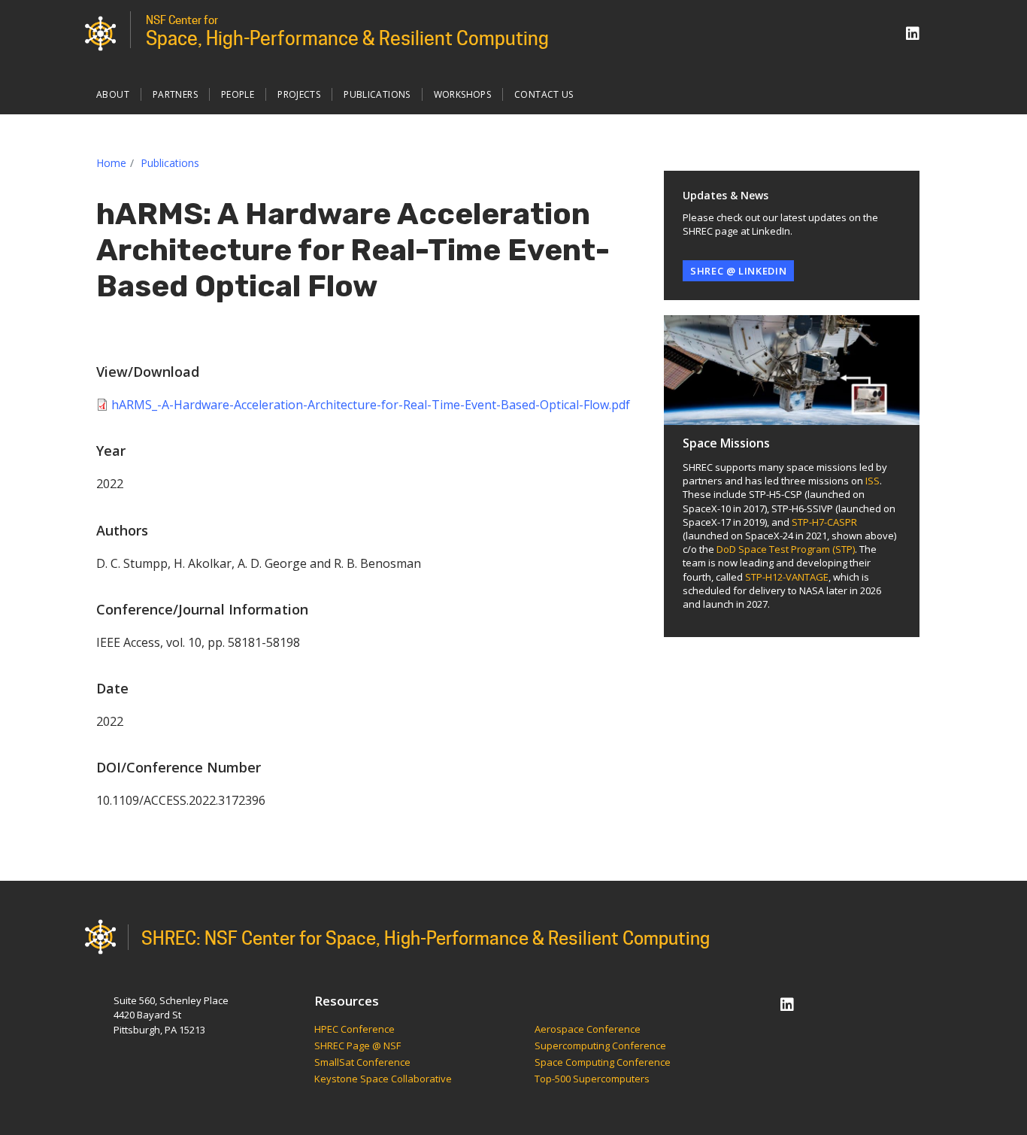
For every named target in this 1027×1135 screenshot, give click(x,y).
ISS (872, 480)
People (237, 94)
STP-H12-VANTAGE (787, 577)
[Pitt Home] (100, 32)
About (112, 94)
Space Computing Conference (603, 1063)
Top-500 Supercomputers (592, 1079)
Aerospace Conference (588, 1030)
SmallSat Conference (362, 1063)
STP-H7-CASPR (824, 522)
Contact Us (544, 94)
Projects (298, 94)
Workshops (462, 94)
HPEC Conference (354, 1030)
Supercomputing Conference (600, 1046)
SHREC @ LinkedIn (738, 271)
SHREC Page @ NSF (357, 1046)
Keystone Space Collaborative (384, 1079)
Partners (175, 94)
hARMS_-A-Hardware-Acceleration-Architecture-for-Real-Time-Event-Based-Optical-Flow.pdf (370, 404)
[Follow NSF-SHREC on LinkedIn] (912, 33)
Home (111, 163)
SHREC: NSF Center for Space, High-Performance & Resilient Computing (425, 938)
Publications (377, 94)
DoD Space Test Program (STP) (785, 549)
